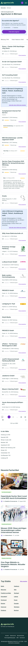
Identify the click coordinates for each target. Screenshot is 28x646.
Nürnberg (16, 607)
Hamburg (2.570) (5, 434)
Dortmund (3, 600)
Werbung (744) (5, 39)
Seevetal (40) (4, 437)
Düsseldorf (4, 596)
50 (3, 420)
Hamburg (16, 586)
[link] (14, 51)
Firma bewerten (22, 55)
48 (21, 417)
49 (25, 417)
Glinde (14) (4, 450)
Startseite (3, 7)
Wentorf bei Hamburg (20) (8, 447)
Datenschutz (13, 635)
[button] (22, 3)
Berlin (2, 586)
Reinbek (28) (4, 442)
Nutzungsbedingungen (9, 637)
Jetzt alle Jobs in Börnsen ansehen (17, 105)
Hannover (3, 607)
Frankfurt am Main (6, 593)
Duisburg (3, 610)
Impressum (22, 637)
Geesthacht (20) (5, 445)
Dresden (16, 603)
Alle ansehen (23, 581)
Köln (15, 589)
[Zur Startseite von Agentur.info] (7, 3)
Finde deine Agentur (14, 31)
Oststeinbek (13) (5, 453)
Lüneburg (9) (4, 458)
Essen (15, 600)
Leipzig (16, 596)
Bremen (3, 603)
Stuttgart (16, 593)
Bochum (16, 610)
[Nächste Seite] (25, 419)
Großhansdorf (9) (5, 455)
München (3, 589)
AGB (17, 637)
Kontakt (7, 635)
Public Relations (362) (18, 39)
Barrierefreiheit (20, 635)
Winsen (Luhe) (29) (6, 440)
